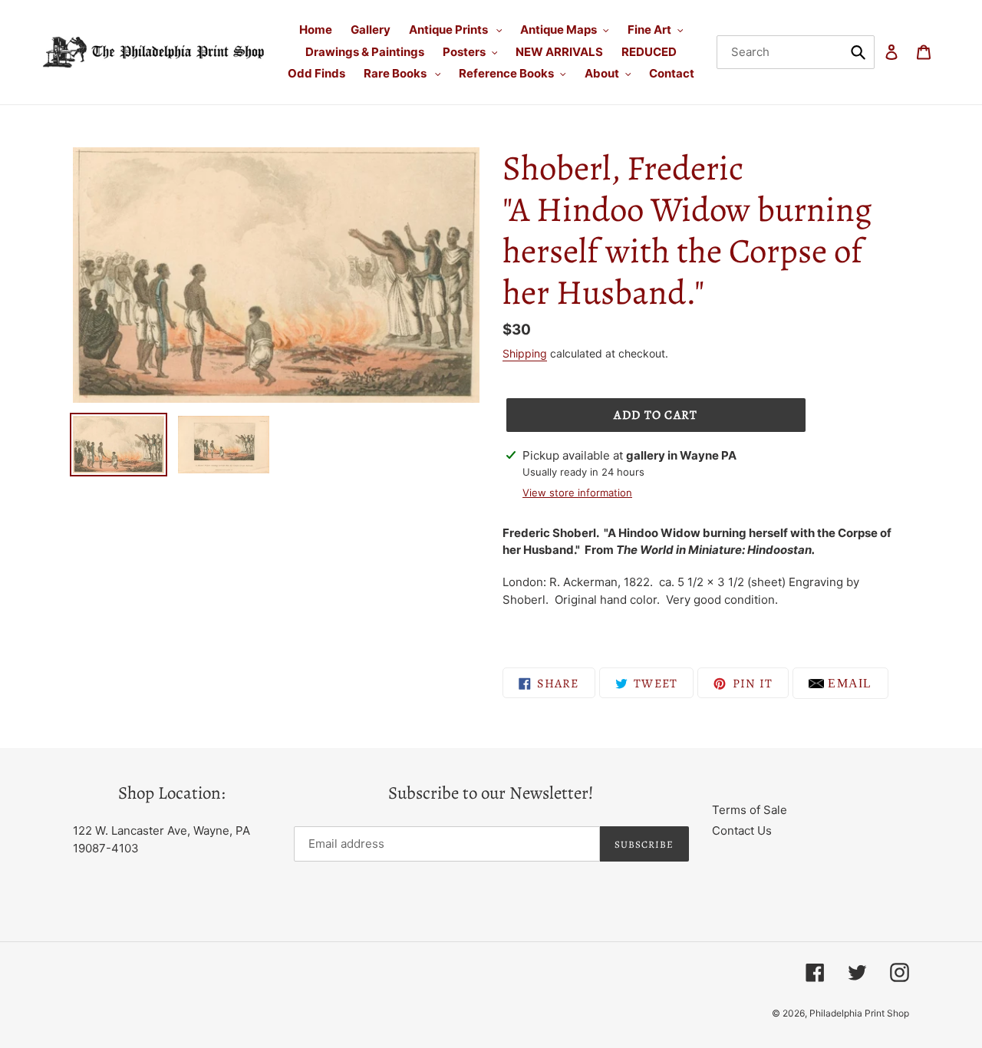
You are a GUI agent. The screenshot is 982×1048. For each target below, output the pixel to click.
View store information (577, 492)
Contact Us (742, 830)
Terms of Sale (749, 809)
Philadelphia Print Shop (859, 1013)
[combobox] (796, 52)
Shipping (525, 353)
